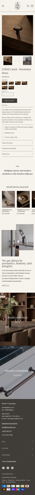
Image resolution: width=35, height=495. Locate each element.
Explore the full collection (17, 187)
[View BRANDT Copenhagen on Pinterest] (12, 467)
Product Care (11, 480)
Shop (3, 441)
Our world (5, 448)
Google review (11, 461)
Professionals (6, 455)
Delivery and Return (11, 482)
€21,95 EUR (6, 213)
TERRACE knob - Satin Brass (7, 210)
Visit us (17, 322)
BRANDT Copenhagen (11, 477)
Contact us (4, 480)
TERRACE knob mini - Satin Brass (23, 210)
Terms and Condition (20, 480)
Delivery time (5, 154)
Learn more (17, 375)
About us (5, 285)
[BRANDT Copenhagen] (17, 5)
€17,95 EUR (20, 213)
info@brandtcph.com (9, 427)
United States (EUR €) (7, 474)
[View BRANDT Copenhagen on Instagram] (3, 467)
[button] (27, 6)
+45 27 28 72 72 (7, 431)
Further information (7, 143)
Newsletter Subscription (9, 423)
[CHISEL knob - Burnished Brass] (7, 60)
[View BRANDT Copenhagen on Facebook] (7, 467)
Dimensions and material (9, 148)
